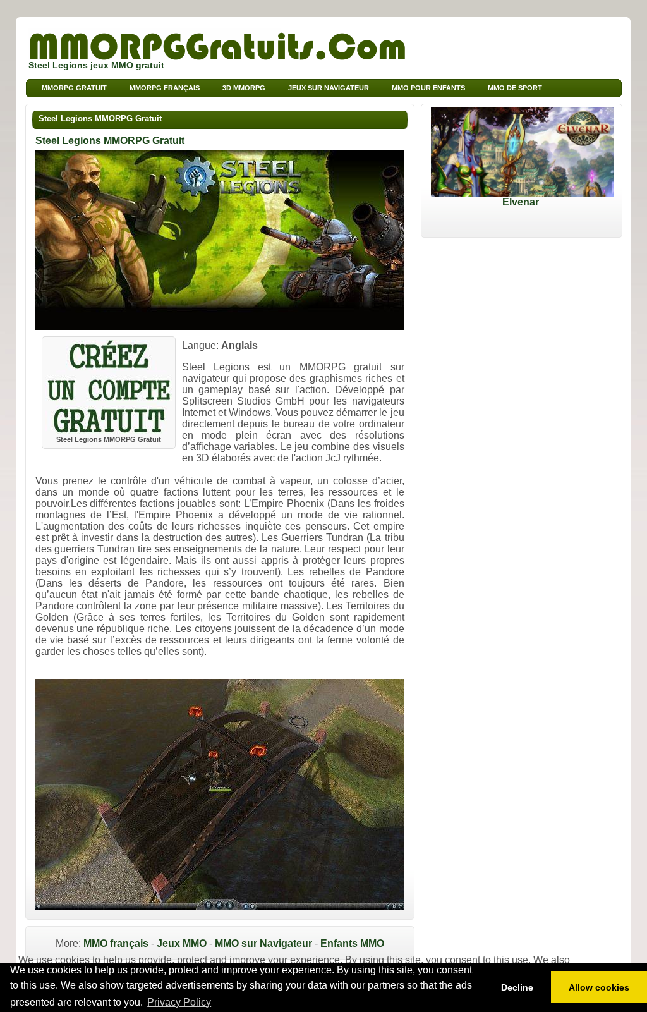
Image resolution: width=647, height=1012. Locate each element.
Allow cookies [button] (599, 987)
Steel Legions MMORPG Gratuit (100, 118)
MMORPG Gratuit (74, 88)
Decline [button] (517, 987)
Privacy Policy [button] (179, 1002)
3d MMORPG (243, 88)
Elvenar (520, 202)
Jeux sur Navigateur (328, 88)
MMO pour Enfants (428, 88)
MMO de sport (515, 88)
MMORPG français (165, 88)
